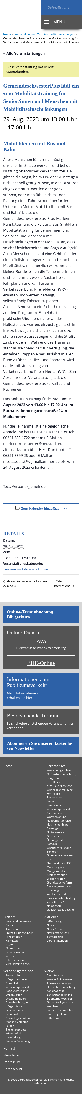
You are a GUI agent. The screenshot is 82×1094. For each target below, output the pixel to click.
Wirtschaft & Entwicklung (13, 1035)
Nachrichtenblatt (57, 824)
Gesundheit (54, 836)
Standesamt (54, 797)
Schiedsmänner (57, 874)
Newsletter (11, 1055)
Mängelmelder (56, 871)
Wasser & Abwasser (59, 979)
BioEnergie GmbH (58, 1014)
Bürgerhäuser (14, 1006)
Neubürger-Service (59, 820)
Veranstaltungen (24, 34)
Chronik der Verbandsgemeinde (18, 985)
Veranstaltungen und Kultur (19, 923)
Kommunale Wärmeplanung (56, 814)
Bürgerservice (55, 766)
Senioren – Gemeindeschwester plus (60, 855)
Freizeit (9, 917)
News (50, 925)
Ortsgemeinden (16, 998)
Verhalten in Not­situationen (57, 903)
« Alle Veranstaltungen (24, 53)
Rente (50, 801)
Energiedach (55, 975)
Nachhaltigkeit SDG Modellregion (59, 865)
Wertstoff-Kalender (59, 847)
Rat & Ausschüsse (17, 991)
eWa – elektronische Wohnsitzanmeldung (60, 787)
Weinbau (52, 1006)
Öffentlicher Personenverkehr (17, 950)
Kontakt (9, 1048)
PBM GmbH (54, 1018)
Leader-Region (56, 878)
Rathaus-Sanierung (18, 1041)
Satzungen (53, 828)
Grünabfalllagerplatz (60, 1002)
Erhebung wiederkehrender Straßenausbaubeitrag (61, 894)
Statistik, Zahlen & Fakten (17, 1023)
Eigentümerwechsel (59, 998)
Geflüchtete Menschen (61, 909)
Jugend (10, 944)
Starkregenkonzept (59, 886)
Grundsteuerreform (59, 882)
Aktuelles (51, 917)
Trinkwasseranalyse (59, 983)
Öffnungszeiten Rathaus (56, 842)
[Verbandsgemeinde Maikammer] (20, 14)
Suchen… (44, 7)
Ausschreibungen (17, 1002)
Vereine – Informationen (15, 958)
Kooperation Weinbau (60, 1010)
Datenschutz (13, 1069)
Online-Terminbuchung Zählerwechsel (61, 989)
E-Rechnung (54, 921)
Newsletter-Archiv (58, 932)
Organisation (14, 994)
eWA (41, 644)
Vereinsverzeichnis (18, 963)
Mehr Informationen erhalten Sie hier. (22, 695)
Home (7, 34)
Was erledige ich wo (59, 770)
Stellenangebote (16, 1029)
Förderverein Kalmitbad (14, 938)
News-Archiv (55, 929)
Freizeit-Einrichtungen (19, 932)
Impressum (12, 1062)
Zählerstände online (59, 994)
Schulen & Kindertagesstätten (18, 1016)
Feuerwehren (14, 1010)
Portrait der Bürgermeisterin (16, 977)
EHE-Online (41, 663)
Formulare (53, 793)
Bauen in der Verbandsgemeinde (59, 807)
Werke (49, 971)
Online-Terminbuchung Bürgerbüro (30, 614)
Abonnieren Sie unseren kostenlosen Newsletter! (40, 746)
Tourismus (12, 929)
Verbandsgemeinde (18, 971)
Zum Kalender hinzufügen (41, 508)
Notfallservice (55, 832)
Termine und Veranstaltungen (56, 34)
